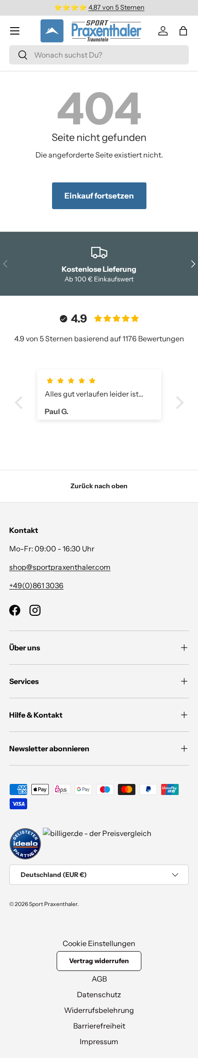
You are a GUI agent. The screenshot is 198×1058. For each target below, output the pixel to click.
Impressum (99, 1041)
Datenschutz (99, 994)
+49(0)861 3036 (36, 585)
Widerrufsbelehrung (99, 1010)
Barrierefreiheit (99, 1025)
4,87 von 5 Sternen (116, 7)
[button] (183, 31)
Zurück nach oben (99, 486)
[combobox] (99, 54)
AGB (99, 978)
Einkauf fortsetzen (99, 195)
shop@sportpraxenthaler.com (60, 567)
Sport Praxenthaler (53, 903)
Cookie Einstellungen (99, 943)
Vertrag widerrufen (99, 961)
